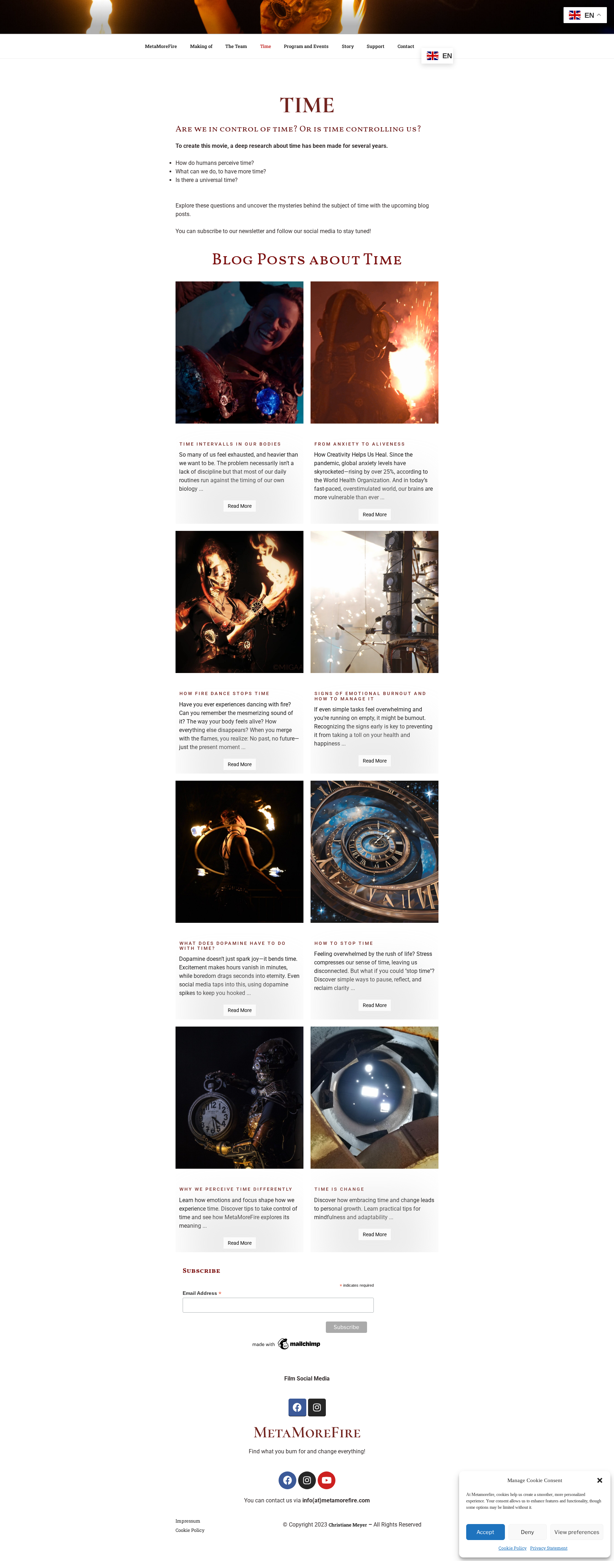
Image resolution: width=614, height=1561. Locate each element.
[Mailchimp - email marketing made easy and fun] (287, 1349)
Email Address (202, 1293)
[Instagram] (317, 1407)
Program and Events (306, 46)
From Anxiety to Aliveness (359, 444)
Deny (527, 1532)
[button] (599, 1480)
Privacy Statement (548, 1548)
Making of (201, 46)
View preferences (576, 1532)
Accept (485, 1532)
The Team (236, 46)
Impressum (188, 1521)
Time (265, 46)
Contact (406, 46)
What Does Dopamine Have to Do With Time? (232, 946)
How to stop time (343, 943)
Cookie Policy (513, 1548)
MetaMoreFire (161, 46)
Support (375, 46)
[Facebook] (297, 1407)
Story (348, 46)
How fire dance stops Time (224, 693)
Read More (240, 506)
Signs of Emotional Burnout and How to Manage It (370, 696)
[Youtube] (326, 1480)
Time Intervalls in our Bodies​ (230, 444)
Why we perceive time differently (236, 1189)
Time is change (339, 1189)
